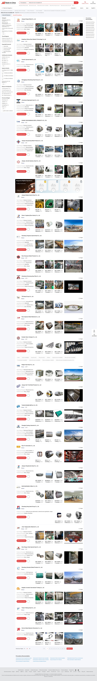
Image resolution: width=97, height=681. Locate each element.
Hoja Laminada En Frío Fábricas (56, 659)
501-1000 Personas (6, 95)
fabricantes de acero (32, 5)
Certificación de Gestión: (21, 150)
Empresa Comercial (7, 38)
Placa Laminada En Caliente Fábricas (74, 659)
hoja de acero (33, 357)
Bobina (48, 357)
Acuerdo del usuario (34, 669)
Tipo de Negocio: (20, 44)
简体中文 (17, 671)
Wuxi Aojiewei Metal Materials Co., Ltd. (31, 316)
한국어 (58, 671)
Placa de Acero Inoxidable (70, 357)
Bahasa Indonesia (90, 671)
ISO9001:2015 (6, 57)
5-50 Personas (6, 88)
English (13, 671)
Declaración (27, 669)
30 (27, 648)
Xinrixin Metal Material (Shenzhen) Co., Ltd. (32, 628)
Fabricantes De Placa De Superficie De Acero (24, 658)
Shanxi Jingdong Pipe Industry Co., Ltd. (31, 215)
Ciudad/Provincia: (20, 29)
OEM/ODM (5, 46)
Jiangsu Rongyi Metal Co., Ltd (29, 19)
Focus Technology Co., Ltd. (46, 674)
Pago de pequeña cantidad (6, 52)
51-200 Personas (6, 90)
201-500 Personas (6, 93)
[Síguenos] (75, 669)
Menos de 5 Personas (7, 92)
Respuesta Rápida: (20, 27)
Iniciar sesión (93, 3)
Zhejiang (4, 103)
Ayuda (81, 8)
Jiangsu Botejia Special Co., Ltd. (30, 195)
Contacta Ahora (22, 33)
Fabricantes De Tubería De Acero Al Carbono (41, 659)
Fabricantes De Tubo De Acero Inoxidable (57, 658)
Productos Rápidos (64, 669)
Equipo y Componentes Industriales (6, 26)
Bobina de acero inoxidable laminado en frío (65, 360)
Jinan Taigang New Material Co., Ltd (30, 527)
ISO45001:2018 (6, 64)
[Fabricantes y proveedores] (8, 2)
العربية (62, 671)
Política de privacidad (43, 669)
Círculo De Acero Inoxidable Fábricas (39, 661)
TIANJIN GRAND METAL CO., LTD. (29, 405)
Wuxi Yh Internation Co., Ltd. (28, 445)
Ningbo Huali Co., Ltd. (28, 364)
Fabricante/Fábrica (7, 40)
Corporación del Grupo (7, 41)
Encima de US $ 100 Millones (6, 82)
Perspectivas (71, 669)
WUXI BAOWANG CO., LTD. (29, 486)
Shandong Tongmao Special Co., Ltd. (32, 235)
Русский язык (53, 671)
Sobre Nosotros (21, 669)
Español (34, 671)
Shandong (5, 100)
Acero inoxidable (25, 357)
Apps (87, 8)
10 (24, 648)
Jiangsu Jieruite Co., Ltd (31, 161)
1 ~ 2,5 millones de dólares (7, 79)
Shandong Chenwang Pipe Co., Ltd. (31, 276)
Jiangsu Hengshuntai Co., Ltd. (30, 466)
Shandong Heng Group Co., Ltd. (30, 506)
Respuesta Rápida (7, 48)
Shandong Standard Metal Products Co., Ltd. (32, 567)
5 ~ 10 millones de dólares (7, 73)
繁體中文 (22, 671)
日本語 (26, 671)
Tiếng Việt (83, 671)
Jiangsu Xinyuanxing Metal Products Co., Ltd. (32, 140)
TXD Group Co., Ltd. (28, 296)
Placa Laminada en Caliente (48, 360)
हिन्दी (71, 671)
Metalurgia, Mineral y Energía (6, 20)
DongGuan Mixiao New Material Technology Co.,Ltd (34, 39)
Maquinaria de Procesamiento (6, 23)
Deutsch (39, 671)
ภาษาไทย (74, 671)
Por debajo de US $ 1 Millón (7, 71)
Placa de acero (42, 357)
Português (44, 671)
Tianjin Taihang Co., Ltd (28, 608)
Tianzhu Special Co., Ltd (29, 59)
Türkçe (79, 671)
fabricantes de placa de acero (66, 5)
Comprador (73, 8)
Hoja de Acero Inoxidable (57, 357)
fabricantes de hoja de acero (55, 5)
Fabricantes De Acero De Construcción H (23, 659)
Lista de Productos (6, 15)
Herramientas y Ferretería (7, 31)
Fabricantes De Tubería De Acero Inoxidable (40, 658)
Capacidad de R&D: (20, 25)
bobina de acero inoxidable (34, 360)
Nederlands (67, 671)
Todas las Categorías (7, 8)
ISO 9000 (5, 62)
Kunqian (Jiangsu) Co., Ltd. (29, 337)
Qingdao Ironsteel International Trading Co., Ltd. (33, 587)
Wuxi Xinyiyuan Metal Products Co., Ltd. (31, 256)
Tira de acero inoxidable (22, 360)
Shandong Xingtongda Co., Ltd (30, 100)
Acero (18, 357)
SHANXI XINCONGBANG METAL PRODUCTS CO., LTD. (34, 120)
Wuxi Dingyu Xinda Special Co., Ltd (31, 547)
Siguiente (69, 648)
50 (29, 648)
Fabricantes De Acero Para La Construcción (75, 658)
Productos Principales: (21, 24)
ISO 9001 (5, 58)
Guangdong (5, 105)
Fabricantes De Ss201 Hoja (91, 30)
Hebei (4, 106)
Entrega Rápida (6, 49)
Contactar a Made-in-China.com (54, 669)
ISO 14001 (5, 60)
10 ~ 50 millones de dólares (7, 76)
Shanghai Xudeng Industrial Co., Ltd (30, 425)
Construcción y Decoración (7, 29)
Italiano (48, 671)
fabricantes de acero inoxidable (42, 5)
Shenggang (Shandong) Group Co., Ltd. (32, 80)
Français (30, 671)
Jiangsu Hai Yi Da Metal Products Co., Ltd (31, 385)
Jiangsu (4, 101)
